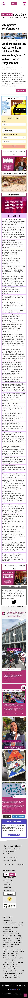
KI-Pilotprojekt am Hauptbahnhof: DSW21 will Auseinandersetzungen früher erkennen (11, 261)
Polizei (14, 955)
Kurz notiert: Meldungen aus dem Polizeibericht (12, 284)
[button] (14, 107)
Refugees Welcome (8, 962)
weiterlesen (20, 90)
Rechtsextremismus (9, 960)
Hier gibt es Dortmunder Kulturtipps (13, 321)
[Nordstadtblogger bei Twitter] (13, 989)
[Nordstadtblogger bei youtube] (17, 989)
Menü (14, 4)
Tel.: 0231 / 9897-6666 (10, 858)
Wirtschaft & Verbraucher (10, 975)
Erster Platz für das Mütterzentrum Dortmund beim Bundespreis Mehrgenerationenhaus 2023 (13, 344)
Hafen (18, 940)
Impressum (6, 884)
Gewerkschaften (8, 940)
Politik (6, 955)
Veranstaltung (19, 971)
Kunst (19, 949)
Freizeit (17, 936)
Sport (14, 964)
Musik (6, 953)
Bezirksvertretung (8, 925)
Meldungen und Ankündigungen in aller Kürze (12, 223)
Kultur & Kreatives (8, 949)
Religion (20, 962)
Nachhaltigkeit (15, 953)
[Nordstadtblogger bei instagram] (19, 989)
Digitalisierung (7, 929)
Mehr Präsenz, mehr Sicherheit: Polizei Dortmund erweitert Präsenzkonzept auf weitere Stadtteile (13, 549)
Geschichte (18, 938)
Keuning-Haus (15, 944)
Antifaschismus (8, 920)
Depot (15, 927)
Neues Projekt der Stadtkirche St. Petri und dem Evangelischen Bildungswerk (13, 510)
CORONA (6, 927)
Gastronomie (7, 938)
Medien (6, 951)
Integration (7, 942)
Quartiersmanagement (9, 957)
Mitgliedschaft (7, 882)
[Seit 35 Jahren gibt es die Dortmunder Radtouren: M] (14, 798)
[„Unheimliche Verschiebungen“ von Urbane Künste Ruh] (14, 765)
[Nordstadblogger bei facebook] (10, 989)
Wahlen (21, 973)
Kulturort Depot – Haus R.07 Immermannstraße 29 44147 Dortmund (11, 851)
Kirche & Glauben (8, 946)
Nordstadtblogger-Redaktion (8, 69)
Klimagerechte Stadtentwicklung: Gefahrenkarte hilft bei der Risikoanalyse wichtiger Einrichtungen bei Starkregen (13, 372)
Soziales (6, 964)
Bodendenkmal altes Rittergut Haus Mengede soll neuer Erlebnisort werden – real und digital (13, 358)
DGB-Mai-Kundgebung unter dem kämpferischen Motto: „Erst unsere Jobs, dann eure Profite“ (13, 236)
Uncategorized (7, 971)
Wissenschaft (7, 977)
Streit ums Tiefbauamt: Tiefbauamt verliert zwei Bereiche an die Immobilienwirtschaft (13, 389)
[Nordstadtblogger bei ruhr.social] (15, 989)
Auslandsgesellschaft (9, 922)
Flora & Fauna (7, 936)
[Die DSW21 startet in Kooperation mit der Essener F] (14, 635)
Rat (20, 957)
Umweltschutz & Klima (9, 968)
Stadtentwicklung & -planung (11, 966)
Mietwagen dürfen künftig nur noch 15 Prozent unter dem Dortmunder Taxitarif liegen (12, 499)
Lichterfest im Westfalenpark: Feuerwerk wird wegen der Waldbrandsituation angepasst (13, 487)
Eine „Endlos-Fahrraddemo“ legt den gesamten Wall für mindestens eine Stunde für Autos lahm (13, 440)
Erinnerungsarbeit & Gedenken (11, 933)
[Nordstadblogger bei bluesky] (8, 989)
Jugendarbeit (18, 942)
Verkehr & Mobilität (9, 973)
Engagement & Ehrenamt (10, 931)
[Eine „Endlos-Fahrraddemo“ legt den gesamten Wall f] (14, 667)
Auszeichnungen (8, 880)
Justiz (5, 944)
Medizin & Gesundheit (17, 951)
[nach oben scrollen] (25, 995)
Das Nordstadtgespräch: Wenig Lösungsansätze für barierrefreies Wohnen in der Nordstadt (12, 253)
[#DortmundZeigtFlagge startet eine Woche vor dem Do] (14, 700)
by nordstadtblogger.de (18, 993)
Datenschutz (7, 887)
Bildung (19, 925)
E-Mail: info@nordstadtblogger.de (13, 864)
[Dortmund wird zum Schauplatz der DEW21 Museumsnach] (14, 733)
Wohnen (17, 977)
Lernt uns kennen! (8, 877)
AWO (20, 922)
